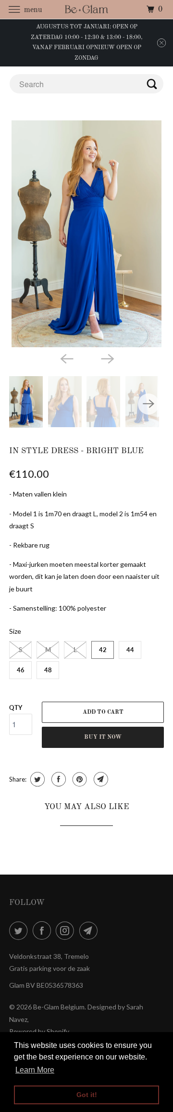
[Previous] (66, 357)
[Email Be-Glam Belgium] (90, 930)
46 (21, 670)
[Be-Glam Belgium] (86, 9)
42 (103, 650)
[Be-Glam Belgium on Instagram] (67, 930)
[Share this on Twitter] (36, 779)
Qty (15, 707)
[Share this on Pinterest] (78, 779)
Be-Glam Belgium (59, 1007)
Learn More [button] (34, 1070)
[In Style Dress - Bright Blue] (86, 233)
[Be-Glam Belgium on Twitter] (20, 930)
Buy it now (103, 737)
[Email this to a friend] (99, 779)
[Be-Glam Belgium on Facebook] (44, 930)
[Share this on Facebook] (57, 779)
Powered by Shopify (39, 1031)
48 (48, 670)
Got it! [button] (86, 1095)
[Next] (106, 357)
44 (130, 650)
